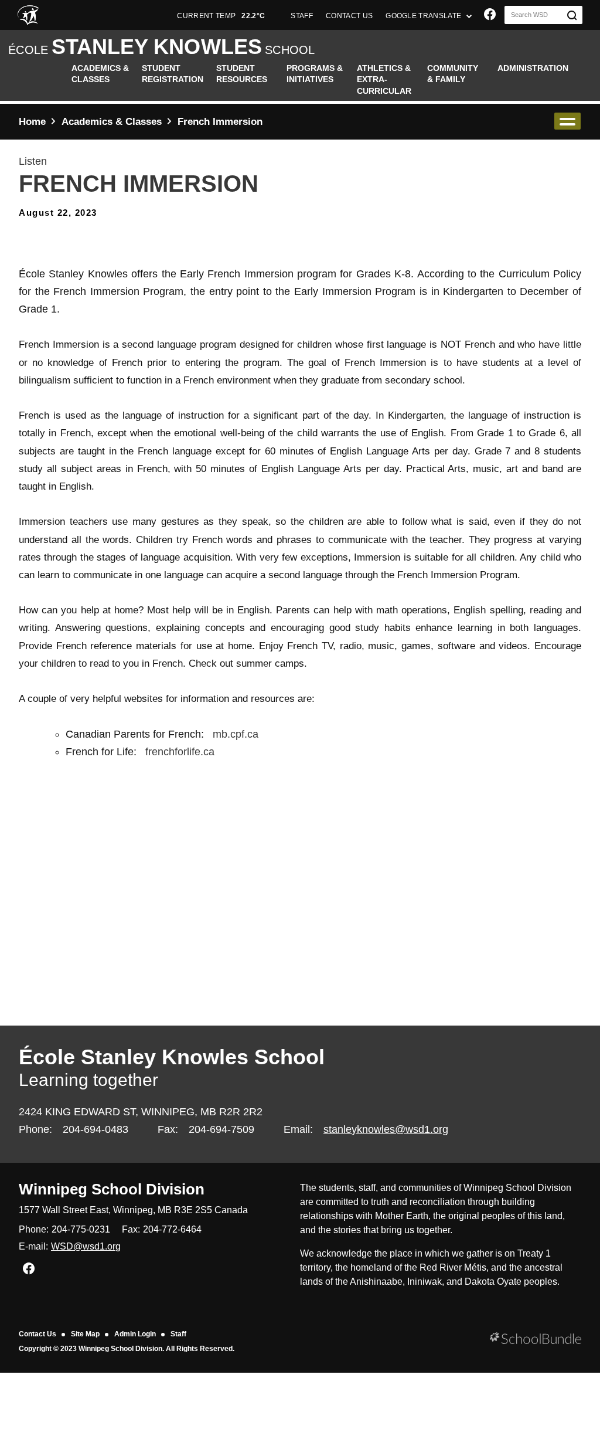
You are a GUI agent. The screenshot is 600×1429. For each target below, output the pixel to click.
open (567, 121)
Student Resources (241, 73)
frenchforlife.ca (179, 752)
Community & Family (452, 73)
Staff (178, 1334)
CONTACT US (349, 16)
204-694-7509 (221, 1129)
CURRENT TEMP (221, 16)
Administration (532, 68)
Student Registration (172, 73)
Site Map (85, 1334)
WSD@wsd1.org (86, 1246)
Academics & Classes (100, 73)
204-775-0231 (81, 1229)
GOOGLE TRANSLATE (424, 16)
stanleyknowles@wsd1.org (385, 1129)
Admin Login (135, 1334)
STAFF (302, 16)
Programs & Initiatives (315, 73)
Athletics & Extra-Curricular (384, 79)
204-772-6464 (172, 1229)
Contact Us (37, 1334)
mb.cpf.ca (235, 734)
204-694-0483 (95, 1129)
